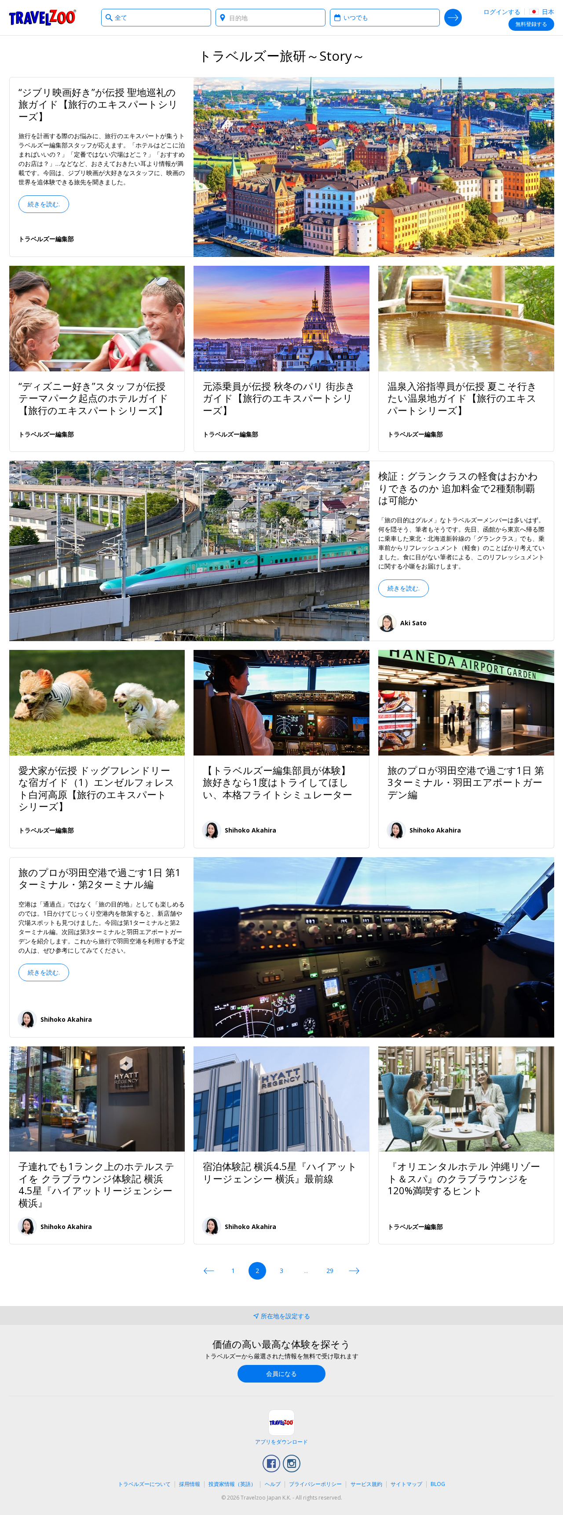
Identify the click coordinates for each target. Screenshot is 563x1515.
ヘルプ (273, 1484)
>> (354, 1271)
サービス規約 (366, 1484)
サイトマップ (406, 1484)
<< (209, 1271)
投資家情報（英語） (232, 1484)
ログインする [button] (501, 11)
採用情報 (189, 1484)
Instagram (291, 1463)
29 (329, 1270)
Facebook (271, 1463)
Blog (438, 1484)
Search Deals (453, 17)
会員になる (281, 1373)
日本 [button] (547, 11)
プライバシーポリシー (315, 1484)
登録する (531, 24)
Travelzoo (43, 18)
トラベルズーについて (144, 1484)
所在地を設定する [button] (285, 1316)
